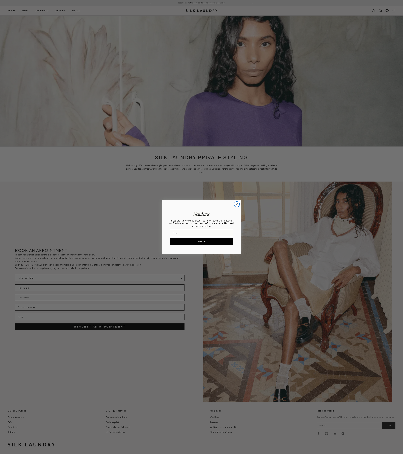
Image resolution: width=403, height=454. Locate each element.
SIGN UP (201, 241)
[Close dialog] (237, 204)
